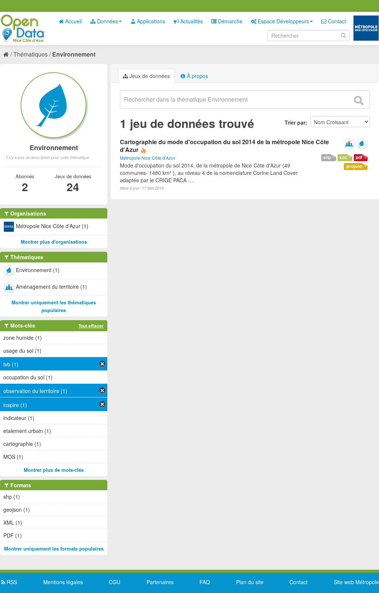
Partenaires (160, 582)
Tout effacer (91, 325)
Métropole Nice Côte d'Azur (147, 158)
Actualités (191, 21)
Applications (150, 21)
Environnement (73, 54)
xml (343, 157)
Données (106, 21)
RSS (11, 582)
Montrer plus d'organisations (54, 241)
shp (327, 157)
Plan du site (250, 582)
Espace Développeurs (282, 21)
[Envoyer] (358, 100)
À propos (196, 75)
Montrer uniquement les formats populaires (54, 548)
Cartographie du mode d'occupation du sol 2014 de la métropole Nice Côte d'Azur (224, 146)
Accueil (73, 21)
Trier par (295, 122)
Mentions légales (63, 582)
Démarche (229, 21)
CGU (114, 582)
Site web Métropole (356, 582)
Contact (336, 21)
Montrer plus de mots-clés (54, 469)
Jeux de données (149, 75)
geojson (354, 166)
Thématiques (30, 54)
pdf (359, 157)
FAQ (204, 582)
